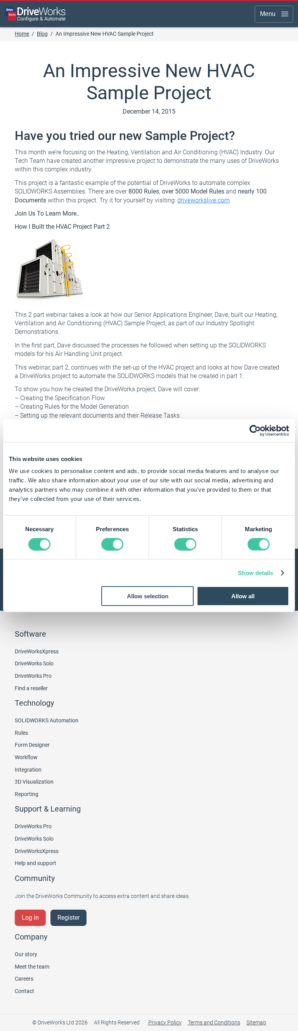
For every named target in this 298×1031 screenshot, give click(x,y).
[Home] (36, 14)
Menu (267, 13)
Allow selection (147, 596)
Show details (255, 572)
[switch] (112, 544)
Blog (42, 34)
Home (22, 34)
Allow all (243, 596)
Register (68, 917)
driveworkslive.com (203, 200)
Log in (30, 917)
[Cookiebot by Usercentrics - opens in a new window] (255, 430)
